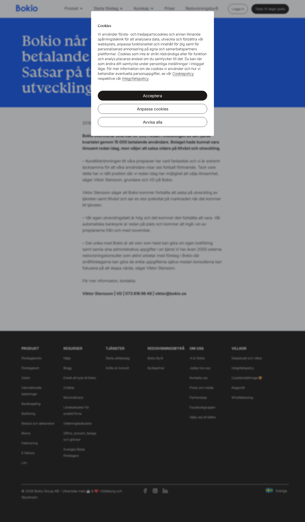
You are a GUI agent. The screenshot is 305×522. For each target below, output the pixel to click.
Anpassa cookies (152, 109)
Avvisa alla (152, 122)
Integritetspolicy (135, 78)
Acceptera (152, 95)
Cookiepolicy (183, 73)
